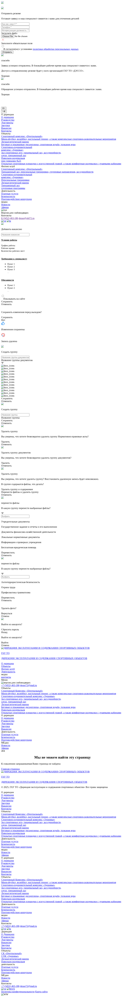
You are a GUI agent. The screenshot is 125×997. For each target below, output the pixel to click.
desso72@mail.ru (28, 685)
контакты (6, 677)
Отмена (5, 616)
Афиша (5, 980)
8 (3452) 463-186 (9, 218)
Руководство (7, 937)
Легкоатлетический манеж (15, 959)
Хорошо (5, 76)
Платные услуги (9, 967)
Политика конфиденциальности (18, 991)
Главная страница (10, 769)
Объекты (6, 666)
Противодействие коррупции (16, 972)
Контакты (6, 948)
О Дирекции (7, 934)
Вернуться (6, 613)
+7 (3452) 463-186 (10, 685)
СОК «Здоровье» (10, 956)
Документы (7, 939)
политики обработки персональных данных (56, 49)
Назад (4, 632)
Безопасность (8, 969)
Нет (3, 320)
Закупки (5, 945)
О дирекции (7, 663)
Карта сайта (41, 991)
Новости (5, 978)
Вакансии (6, 942)
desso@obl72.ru (26, 218)
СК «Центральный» (11, 953)
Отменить (6, 304)
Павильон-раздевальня (13, 961)
